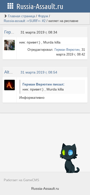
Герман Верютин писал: (43, 84)
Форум (43, 16)
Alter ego (12, 72)
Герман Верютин (67, 50)
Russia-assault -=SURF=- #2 (25, 21)
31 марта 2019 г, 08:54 (38, 72)
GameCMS (31, 180)
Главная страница (21, 16)
